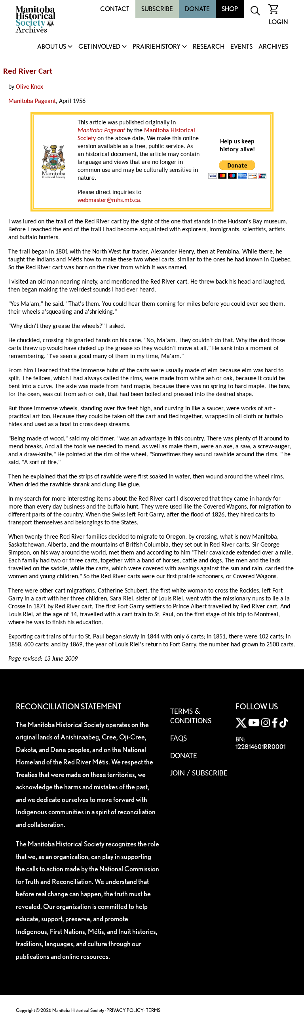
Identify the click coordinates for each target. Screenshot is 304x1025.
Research (208, 47)
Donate (197, 9)
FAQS (178, 739)
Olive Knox (29, 87)
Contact (114, 9)
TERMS (153, 1010)
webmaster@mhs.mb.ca (109, 200)
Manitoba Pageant (32, 101)
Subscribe (157, 9)
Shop (230, 9)
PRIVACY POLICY (125, 1010)
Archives (273, 47)
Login (278, 22)
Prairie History (156, 47)
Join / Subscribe (199, 773)
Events (241, 47)
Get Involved (99, 47)
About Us (51, 47)
